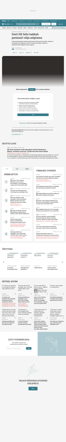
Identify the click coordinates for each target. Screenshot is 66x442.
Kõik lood (9, 27)
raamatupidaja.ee (22, 20)
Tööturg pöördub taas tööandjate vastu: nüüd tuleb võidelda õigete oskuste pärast (18, 233)
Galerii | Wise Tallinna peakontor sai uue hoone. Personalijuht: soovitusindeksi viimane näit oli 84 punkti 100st (47, 202)
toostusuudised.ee (45, 20)
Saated (12, 208)
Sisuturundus (41, 27)
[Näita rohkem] (59, 21)
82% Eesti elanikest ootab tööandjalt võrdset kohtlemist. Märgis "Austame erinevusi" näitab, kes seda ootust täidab (27, 150)
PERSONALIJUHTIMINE (16, 31)
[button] (16, 348)
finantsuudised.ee (53, 20)
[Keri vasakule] (3, 262)
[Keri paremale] (62, 262)
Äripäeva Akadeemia (12, 265)
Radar (46, 27)
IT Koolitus (37, 265)
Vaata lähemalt (22, 123)
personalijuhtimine (16, 134)
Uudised (12, 178)
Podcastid (19, 27)
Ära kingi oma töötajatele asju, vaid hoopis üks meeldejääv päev (57, 323)
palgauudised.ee (14, 20)
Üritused (14, 27)
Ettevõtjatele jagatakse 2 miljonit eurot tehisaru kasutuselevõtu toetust (56, 298)
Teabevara (30, 27)
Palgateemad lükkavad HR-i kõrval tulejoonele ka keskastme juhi (8, 323)
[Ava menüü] (8, 21)
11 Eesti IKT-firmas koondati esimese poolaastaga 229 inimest (24, 323)
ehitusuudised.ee (37, 20)
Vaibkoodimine (38, 267)
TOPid (35, 27)
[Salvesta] (29, 178)
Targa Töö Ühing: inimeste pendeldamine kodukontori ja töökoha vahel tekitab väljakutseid (19, 212)
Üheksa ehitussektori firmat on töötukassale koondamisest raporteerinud (18, 221)
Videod (24, 27)
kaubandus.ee (29, 20)
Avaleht (4, 27)
